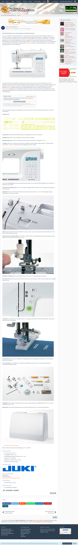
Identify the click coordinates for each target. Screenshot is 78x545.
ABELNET (42, 532)
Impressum (23, 536)
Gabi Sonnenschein (68, 62)
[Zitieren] (55, 493)
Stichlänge (28, 43)
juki (4, 490)
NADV (46, 532)
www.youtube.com (30, 96)
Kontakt (22, 534)
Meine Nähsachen (71, 43)
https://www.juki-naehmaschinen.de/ (10, 478)
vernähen (38, 191)
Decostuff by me (68, 41)
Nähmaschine (5, 89)
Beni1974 (66, 25)
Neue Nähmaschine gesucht (7, 533)
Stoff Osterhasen (68, 39)
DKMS (72, 80)
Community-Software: (39, 541)
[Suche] (75, 1)
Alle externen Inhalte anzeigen (19, 101)
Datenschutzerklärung (25, 532)
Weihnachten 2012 (71, 37)
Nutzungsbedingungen (26, 529)
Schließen (74, 543)
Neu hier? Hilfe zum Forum (7, 530)
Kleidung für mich (71, 53)
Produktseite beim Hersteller (11, 445)
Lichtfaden (67, 29)
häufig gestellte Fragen (6, 529)
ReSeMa (66, 35)
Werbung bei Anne (25, 533)
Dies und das (70, 26)
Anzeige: (10, 19)
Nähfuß (12, 44)
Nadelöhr (20, 237)
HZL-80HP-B (16, 490)
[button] (55, 1)
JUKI (5, 35)
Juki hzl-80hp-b (9, 490)
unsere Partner (4, 534)
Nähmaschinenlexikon (6, 532)
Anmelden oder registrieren (66, 1)
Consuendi (24, 447)
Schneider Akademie (72, 57)
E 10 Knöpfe (67, 45)
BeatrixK (66, 46)
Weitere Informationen (67, 543)
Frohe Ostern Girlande (70, 28)
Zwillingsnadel (12, 86)
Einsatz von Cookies (25, 530)
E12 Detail (67, 55)
